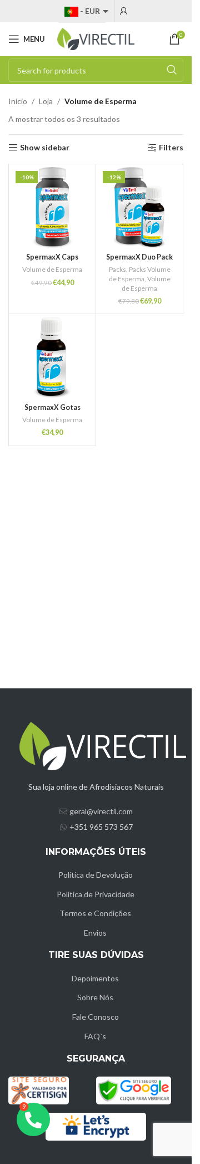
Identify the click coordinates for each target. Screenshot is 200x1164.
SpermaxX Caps (52, 257)
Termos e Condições (95, 913)
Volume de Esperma (52, 269)
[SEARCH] (171, 70)
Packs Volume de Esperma (140, 274)
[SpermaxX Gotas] (52, 357)
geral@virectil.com (101, 811)
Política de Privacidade (95, 894)
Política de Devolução (95, 874)
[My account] (123, 11)
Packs (117, 269)
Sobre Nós (95, 997)
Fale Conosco (95, 1016)
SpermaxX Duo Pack (139, 257)
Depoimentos (95, 978)
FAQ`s (95, 1036)
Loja (46, 101)
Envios (95, 932)
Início (17, 101)
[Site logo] (96, 38)
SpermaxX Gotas (52, 407)
